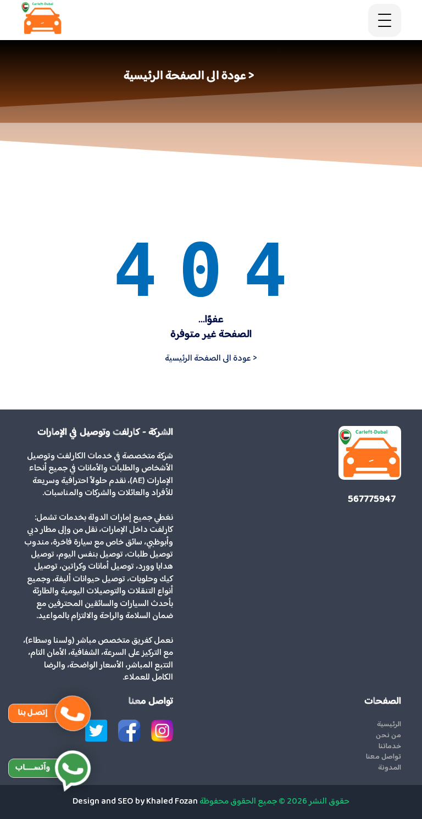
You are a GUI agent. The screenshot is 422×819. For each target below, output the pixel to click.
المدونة (389, 768)
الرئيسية (389, 725)
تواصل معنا (383, 757)
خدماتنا (390, 747)
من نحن (388, 736)
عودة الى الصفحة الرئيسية (211, 358)
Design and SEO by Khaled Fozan (135, 801)
